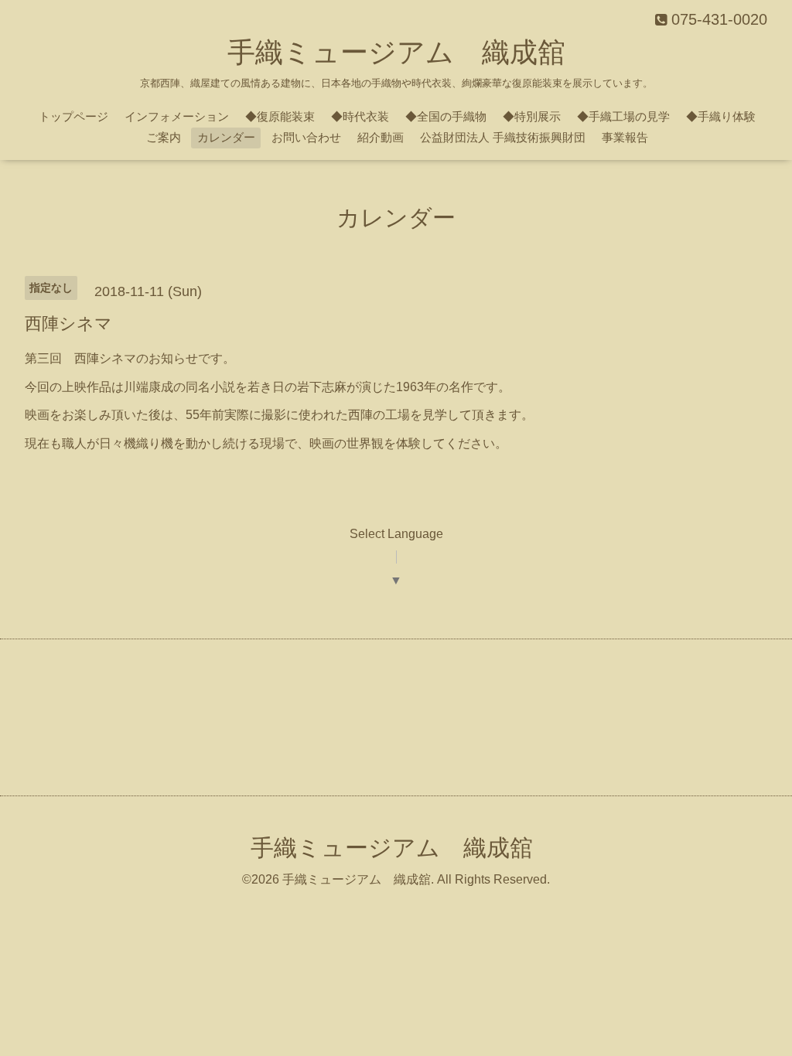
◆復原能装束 (280, 116)
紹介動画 (380, 137)
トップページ (73, 116)
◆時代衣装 (360, 116)
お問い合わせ (306, 137)
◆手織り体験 (721, 116)
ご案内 (163, 137)
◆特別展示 (532, 116)
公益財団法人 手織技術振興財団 (502, 137)
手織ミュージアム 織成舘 (396, 52)
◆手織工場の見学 (623, 116)
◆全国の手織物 (445, 116)
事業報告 (625, 137)
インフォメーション (177, 116)
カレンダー (226, 137)
